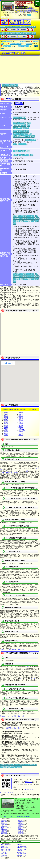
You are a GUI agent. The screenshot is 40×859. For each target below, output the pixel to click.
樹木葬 (33, 678)
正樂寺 (21, 419)
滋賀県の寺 (4, 824)
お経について (4, 847)
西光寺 (21, 422)
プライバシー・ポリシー (8, 816)
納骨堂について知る (6, 849)
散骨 (27, 471)
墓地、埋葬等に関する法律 (10, 472)
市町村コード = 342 (20, 144)
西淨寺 (6, 424)
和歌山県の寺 (4, 827)
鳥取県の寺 (20, 827)
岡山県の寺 (20, 829)
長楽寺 (6, 431)
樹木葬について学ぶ (22, 847)
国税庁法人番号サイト (21, 155)
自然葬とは (19, 850)
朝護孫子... (22, 430)
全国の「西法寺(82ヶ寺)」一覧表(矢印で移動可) (17, 26)
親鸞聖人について (21, 855)
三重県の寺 (20, 823)
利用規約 (27, 816)
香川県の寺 (20, 831)
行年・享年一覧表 (21, 849)
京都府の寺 (20, 824)
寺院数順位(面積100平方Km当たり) (26, 221)
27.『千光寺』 (22, 36)
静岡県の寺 (20, 821)
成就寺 (21, 417)
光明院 (6, 413)
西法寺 (9, 99)
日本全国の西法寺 (19, 117)
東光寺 (21, 431)
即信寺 (6, 427)
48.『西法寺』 (22, 29)
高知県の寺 (20, 833)
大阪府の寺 (4, 826)
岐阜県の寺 (4, 821)
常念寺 (21, 414)
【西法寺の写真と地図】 (10, 85)
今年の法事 (4, 852)
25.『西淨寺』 (11, 36)
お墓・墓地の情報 (21, 846)
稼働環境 (20, 816)
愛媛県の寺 (4, 833)
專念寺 (21, 425)
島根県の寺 (4, 829)
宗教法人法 (4, 855)
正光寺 (6, 420)
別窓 (29, 123)
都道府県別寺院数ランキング (23, 216)
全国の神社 (23, 41)
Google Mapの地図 (20, 123)
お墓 (27, 667)
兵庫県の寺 (20, 826)
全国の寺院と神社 (7, 41)
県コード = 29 (30, 140)
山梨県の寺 (4, 820)
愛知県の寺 (4, 823)
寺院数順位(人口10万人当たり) (24, 218)
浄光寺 (6, 416)
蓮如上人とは (20, 852)
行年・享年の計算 (21, 853)
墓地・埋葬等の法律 (6, 844)
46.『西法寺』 (11, 29)
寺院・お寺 (4, 853)
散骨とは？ (4, 856)
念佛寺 (21, 433)
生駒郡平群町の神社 (15, 43)
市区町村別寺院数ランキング (23, 274)
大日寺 (21, 428)
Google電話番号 (19, 131)
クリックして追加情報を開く (12, 841)
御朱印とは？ (4, 846)
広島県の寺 (4, 830)
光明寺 (21, 413)
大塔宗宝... (7, 428)
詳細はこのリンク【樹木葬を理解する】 (12, 649)
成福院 (6, 419)
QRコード (28, 782)
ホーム (29, 15)
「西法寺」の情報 (19, 151)
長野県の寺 (20, 820)
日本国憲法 (19, 844)
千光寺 (21, 424)
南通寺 (6, 433)
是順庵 (6, 417)
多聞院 (21, 427)
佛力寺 (21, 435)
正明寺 (6, 422)
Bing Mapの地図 (19, 128)
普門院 (6, 435)
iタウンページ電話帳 (20, 134)
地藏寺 (6, 430)
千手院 (6, 425)
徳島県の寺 (4, 831)
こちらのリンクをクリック (12, 727)
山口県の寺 (20, 830)
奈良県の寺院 (7, 46)
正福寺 (21, 420)
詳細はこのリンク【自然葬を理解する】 (12, 716)
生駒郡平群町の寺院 (23, 46)
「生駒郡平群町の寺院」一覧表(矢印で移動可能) (18, 33)
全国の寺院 (29, 43)
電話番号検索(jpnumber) (22, 136)
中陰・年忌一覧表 (5, 850)
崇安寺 (21, 416)
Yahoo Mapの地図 (19, 125)
